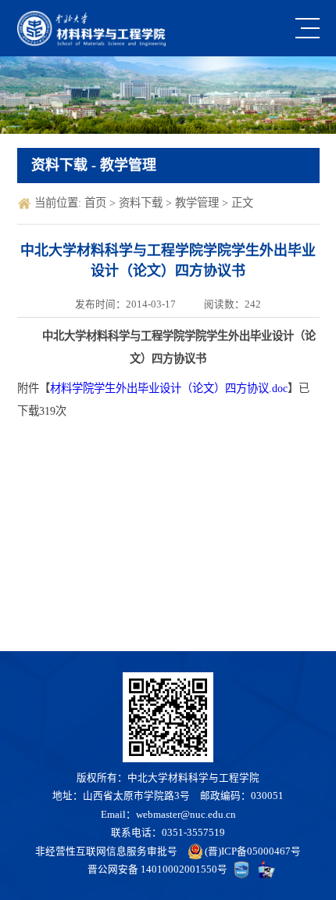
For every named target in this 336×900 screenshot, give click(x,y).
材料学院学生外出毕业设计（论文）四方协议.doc (169, 388)
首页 (96, 202)
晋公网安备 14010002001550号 (157, 869)
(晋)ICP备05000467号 (253, 851)
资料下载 (142, 202)
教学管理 (198, 202)
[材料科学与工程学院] (91, 28)
